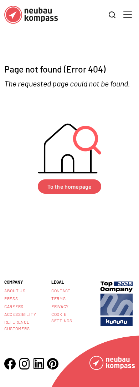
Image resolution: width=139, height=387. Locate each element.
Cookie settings (61, 317)
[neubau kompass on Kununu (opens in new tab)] (116, 302)
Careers (14, 306)
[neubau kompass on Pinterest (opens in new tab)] (52, 364)
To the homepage (69, 186)
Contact (61, 290)
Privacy (60, 306)
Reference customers (17, 325)
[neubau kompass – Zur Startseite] (31, 15)
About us (15, 290)
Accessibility (20, 314)
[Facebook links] (10, 364)
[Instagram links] (24, 364)
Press (11, 298)
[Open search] (112, 15)
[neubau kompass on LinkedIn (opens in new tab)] (38, 363)
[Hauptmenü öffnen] (127, 15)
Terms (58, 298)
